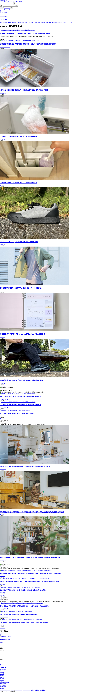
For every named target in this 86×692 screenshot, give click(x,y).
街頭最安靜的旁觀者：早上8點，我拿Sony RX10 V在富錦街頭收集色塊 (25, 33)
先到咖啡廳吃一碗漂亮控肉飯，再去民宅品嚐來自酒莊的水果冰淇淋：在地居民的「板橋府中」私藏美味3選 (30, 573)
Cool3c (12, 690)
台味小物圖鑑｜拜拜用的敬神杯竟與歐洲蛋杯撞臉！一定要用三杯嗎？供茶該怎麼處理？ (25, 606)
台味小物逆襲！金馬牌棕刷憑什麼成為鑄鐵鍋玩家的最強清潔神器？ (19, 614)
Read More (2, 386)
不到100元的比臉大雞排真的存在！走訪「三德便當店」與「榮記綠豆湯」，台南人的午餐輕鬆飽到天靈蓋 (29, 581)
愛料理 (32, 690)
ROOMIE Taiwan (26, 690)
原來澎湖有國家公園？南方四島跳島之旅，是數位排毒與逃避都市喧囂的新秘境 (28, 44)
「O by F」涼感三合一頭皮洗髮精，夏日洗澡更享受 (18, 136)
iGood (16, 690)
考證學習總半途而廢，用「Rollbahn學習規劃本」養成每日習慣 (22, 334)
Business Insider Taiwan (5, 690)
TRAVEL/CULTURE (5, 47)
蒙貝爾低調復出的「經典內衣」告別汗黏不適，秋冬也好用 (21, 288)
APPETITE (2, 576)
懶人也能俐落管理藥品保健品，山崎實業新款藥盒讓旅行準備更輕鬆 (24, 90)
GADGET (2, 38)
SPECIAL (15, 1)
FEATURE (19, 1)
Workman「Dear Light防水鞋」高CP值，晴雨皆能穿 (19, 242)
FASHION (2, 139)
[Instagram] (1, 668)
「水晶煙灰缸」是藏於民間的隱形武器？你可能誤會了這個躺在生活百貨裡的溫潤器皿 (24, 622)
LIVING (2, 625)
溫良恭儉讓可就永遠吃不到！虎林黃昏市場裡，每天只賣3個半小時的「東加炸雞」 (23, 590)
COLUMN (10, 1)
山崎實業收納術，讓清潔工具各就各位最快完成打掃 (18, 183)
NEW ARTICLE (4, 1)
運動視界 (37, 690)
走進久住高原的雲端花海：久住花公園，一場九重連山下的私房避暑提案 (20, 396)
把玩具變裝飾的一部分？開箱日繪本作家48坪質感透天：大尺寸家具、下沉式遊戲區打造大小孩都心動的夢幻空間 (32, 512)
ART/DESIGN (3, 93)
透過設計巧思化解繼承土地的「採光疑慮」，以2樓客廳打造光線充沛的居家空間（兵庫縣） (25, 466)
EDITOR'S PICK (4, 617)
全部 (1, 22)
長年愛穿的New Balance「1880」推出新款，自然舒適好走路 (21, 380)
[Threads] (5, 668)
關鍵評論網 (42, 690)
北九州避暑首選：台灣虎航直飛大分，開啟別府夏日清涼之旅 (17, 413)
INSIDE (20, 690)
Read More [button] (2, 664)
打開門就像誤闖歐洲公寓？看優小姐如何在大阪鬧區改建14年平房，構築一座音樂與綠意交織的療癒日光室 (30, 557)
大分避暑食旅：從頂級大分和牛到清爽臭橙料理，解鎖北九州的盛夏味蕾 (20, 405)
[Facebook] (3, 668)
